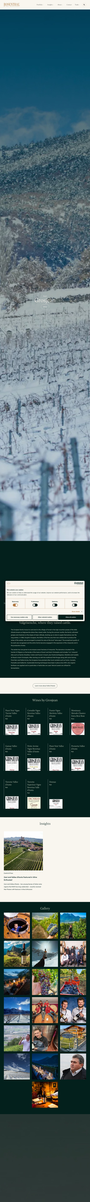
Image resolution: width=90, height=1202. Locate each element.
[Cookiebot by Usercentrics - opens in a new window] (75, 583)
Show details (76, 611)
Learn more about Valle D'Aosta (45, 686)
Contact (69, 5)
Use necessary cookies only (19, 617)
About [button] (60, 5)
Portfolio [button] (40, 5)
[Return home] (12, 4)
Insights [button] (50, 5)
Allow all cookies (71, 617)
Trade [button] (77, 5)
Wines (45, 307)
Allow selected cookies (45, 617)
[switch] (35, 605)
